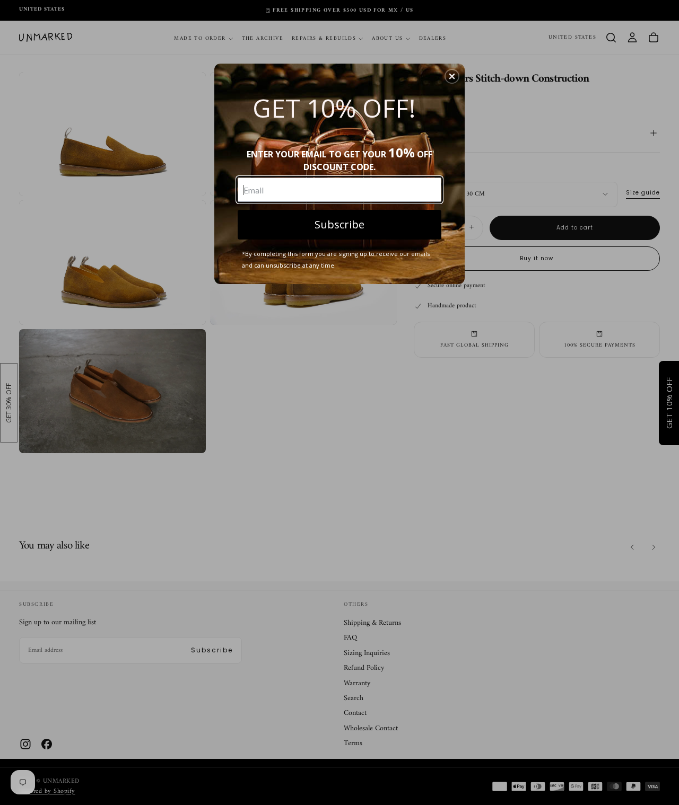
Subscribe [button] (339, 224)
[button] (452, 76)
